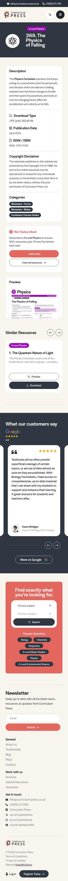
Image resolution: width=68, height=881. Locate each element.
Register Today (32, 874)
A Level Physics (36, 28)
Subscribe (34, 254)
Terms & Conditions (16, 856)
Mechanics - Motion (21, 209)
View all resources (32, 262)
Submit (31, 727)
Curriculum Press (20, 809)
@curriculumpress (21, 814)
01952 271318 (19, 804)
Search (36, 622)
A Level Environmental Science (34, 664)
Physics (34, 658)
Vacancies (12, 787)
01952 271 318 (53, 3)
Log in (12, 874)
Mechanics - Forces (21, 203)
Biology (24, 639)
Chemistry (42, 639)
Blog (8, 754)
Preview (36, 376)
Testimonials (13, 749)
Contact (11, 764)
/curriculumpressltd (22, 825)
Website (19, 864)
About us (11, 744)
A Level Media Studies (34, 652)
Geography (34, 645)
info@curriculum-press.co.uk (24, 3)
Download (35, 385)
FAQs (9, 759)
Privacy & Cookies (16, 860)
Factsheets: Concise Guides (25, 215)
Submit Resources (17, 782)
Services (11, 777)
